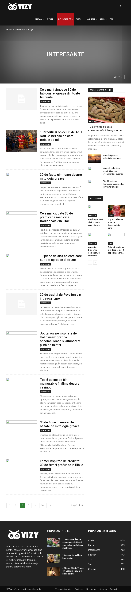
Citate (50, 19)
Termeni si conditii (63, 589)
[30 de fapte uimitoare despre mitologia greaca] (21, 184)
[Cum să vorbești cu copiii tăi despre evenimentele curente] (94, 171)
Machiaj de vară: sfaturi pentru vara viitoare (96, 222)
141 (43, 505)
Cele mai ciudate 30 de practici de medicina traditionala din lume (56, 217)
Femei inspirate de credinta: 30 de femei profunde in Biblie (61, 463)
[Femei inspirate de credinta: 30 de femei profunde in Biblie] (21, 470)
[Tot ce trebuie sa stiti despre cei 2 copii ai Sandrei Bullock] (116, 239)
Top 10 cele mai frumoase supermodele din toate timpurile (113, 184)
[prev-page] (9, 505)
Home (9, 29)
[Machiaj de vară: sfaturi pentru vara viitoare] (96, 211)
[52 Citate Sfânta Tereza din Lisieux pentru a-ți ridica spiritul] (53, 571)
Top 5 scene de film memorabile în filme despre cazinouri (59, 383)
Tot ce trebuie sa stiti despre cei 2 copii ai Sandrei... (116, 250)
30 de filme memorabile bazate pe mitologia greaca (60, 424)
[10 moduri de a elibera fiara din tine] (53, 558)
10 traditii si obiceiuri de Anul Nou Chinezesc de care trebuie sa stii (61, 136)
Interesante (64, 19)
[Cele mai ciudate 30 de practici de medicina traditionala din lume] (21, 222)
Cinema (38, 19)
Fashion (90, 19)
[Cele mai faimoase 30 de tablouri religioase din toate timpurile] (21, 99)
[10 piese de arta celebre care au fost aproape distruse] (21, 265)
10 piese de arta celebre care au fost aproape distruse (61, 258)
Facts (78, 19)
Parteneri (79, 589)
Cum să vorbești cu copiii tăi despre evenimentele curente (113, 171)
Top (111, 19)
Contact (113, 589)
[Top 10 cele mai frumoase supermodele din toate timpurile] (94, 184)
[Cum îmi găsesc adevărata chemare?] (94, 158)
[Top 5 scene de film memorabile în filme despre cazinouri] (21, 389)
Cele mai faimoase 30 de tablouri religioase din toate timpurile (60, 93)
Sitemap (103, 589)
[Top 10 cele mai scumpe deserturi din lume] (116, 211)
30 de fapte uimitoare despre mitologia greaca (61, 176)
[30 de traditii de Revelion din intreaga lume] (21, 304)
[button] (121, 6)
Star (102, 19)
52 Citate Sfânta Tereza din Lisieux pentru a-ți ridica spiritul (73, 571)
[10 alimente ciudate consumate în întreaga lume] (106, 110)
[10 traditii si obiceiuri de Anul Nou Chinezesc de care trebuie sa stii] (21, 141)
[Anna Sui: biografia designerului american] (96, 239)
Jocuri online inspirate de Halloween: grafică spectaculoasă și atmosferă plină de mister (60, 339)
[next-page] (50, 505)
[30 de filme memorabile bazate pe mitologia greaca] (21, 431)
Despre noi (91, 589)
